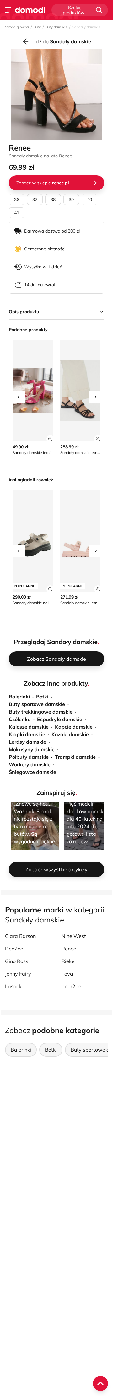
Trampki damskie (75, 757)
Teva (67, 974)
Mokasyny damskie (32, 749)
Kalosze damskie (29, 727)
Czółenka (20, 719)
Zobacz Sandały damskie (56, 659)
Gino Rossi (17, 961)
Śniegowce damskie (32, 772)
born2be (71, 986)
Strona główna (17, 27)
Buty (37, 27)
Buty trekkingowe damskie (41, 712)
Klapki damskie (27, 734)
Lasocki (14, 986)
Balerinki (19, 696)
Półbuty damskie (29, 757)
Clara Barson (20, 936)
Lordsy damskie (27, 742)
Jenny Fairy (18, 974)
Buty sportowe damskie (37, 704)
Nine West (74, 936)
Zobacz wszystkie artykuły (56, 869)
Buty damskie (56, 27)
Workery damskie (30, 764)
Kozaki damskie (70, 734)
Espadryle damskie (59, 719)
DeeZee (14, 948)
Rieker (69, 961)
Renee (69, 948)
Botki (42, 696)
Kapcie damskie (74, 727)
